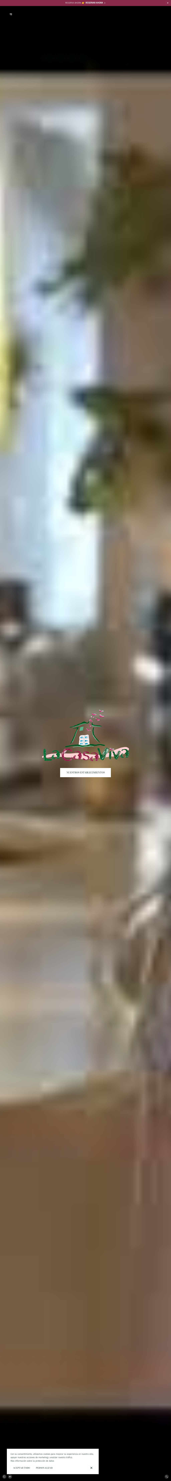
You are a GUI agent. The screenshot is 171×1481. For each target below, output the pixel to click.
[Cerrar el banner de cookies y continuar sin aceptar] (91, 1467)
